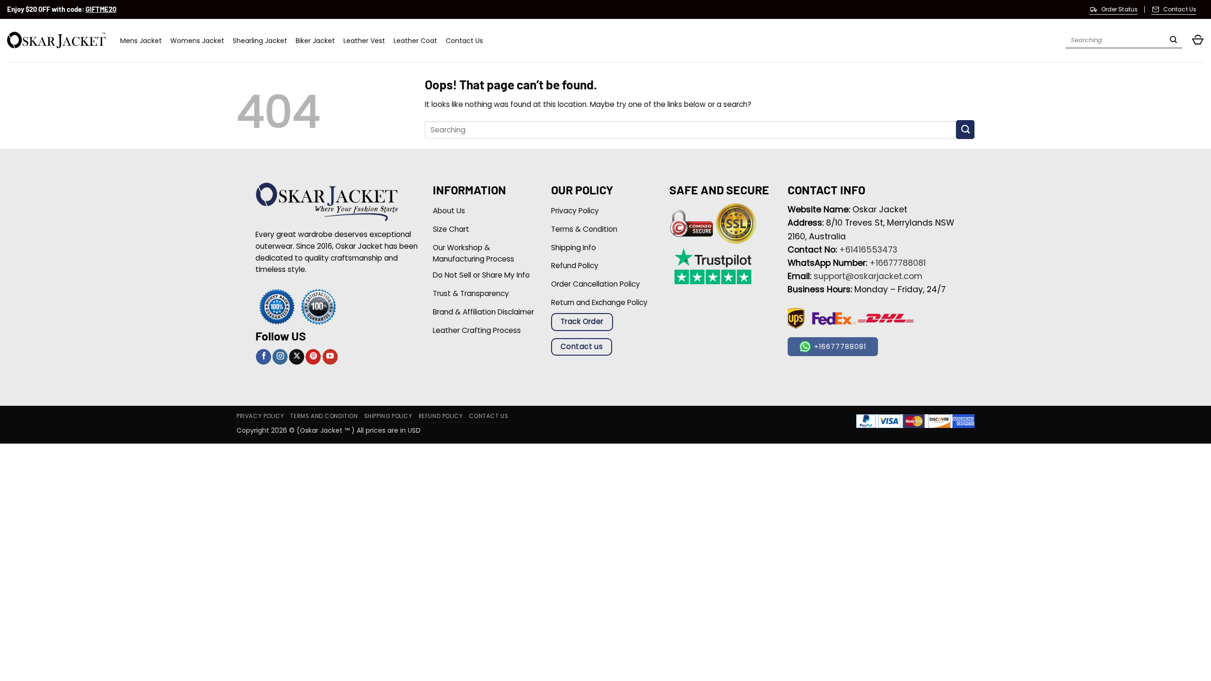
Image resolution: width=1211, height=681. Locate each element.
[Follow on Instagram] (280, 357)
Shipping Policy (388, 416)
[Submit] (1173, 40)
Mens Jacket (141, 40)
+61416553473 (868, 249)
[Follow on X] (296, 357)
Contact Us (464, 40)
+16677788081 (897, 263)
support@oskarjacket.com (868, 276)
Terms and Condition (324, 416)
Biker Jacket (315, 40)
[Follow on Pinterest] (313, 357)
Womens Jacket (197, 40)
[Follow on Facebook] (263, 357)
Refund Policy (441, 416)
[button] (1198, 40)
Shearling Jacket (260, 40)
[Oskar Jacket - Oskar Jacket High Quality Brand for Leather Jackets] (56, 40)
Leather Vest (364, 40)
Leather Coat (415, 40)
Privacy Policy (260, 416)
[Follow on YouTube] (330, 357)
